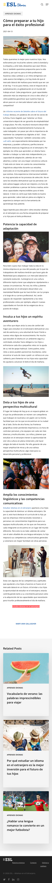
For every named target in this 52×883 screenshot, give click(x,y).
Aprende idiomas (13, 13)
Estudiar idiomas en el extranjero (17, 508)
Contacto (33, 863)
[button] (47, 4)
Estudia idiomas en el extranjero (26, 606)
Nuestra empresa (18, 863)
